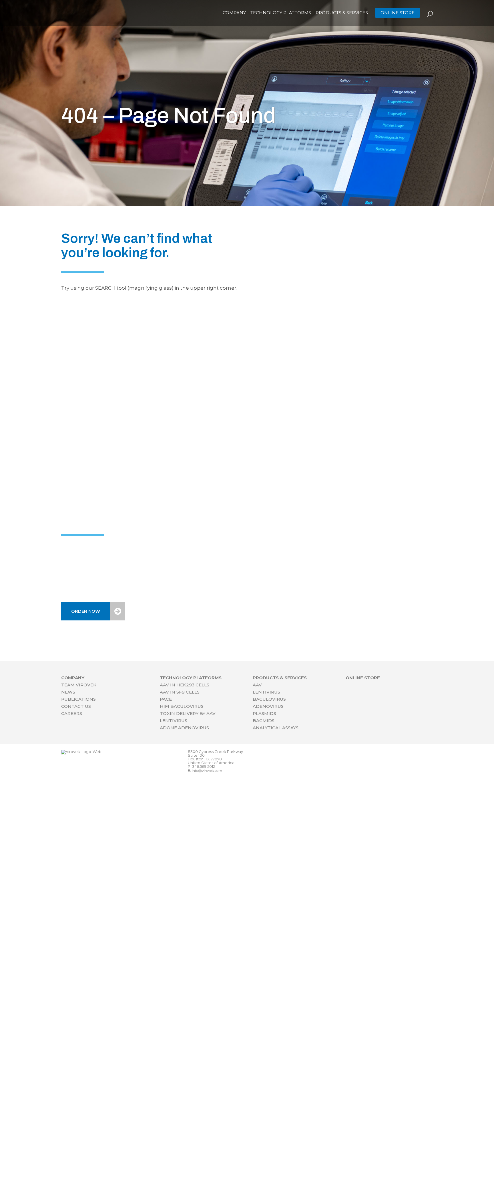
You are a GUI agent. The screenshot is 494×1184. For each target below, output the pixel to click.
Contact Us (76, 706)
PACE (166, 699)
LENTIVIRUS (173, 720)
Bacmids (263, 720)
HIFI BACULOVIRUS (182, 706)
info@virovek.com (207, 770)
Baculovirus (269, 699)
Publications (78, 699)
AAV (257, 685)
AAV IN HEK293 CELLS (184, 685)
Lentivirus (266, 692)
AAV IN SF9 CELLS (180, 692)
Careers (71, 713)
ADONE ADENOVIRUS (184, 727)
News (68, 692)
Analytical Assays (275, 727)
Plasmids (264, 713)
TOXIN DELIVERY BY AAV (188, 713)
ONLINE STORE (398, 12)
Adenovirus (268, 706)
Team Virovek (78, 685)
